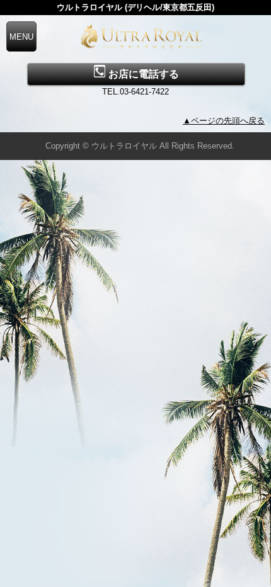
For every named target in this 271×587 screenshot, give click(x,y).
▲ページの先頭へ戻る (224, 120)
